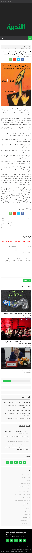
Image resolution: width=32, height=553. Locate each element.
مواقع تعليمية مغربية (24, 520)
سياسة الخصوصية (25, 511)
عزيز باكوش (26, 436)
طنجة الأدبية (28, 56)
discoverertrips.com (27, 549)
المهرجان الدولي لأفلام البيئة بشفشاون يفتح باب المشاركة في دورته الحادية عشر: (17, 314)
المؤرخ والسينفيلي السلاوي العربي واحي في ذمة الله (18, 410)
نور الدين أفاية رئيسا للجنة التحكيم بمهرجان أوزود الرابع (17, 418)
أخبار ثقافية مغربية (25, 483)
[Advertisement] (16, 13)
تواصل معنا (26, 509)
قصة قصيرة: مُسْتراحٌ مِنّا (12, 444)
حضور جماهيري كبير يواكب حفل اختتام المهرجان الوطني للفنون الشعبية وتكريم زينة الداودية (17, 342)
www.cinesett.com (26, 132)
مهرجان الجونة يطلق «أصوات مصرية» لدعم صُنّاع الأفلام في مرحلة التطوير (17, 406)
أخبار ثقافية (26, 480)
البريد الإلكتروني (11, 247)
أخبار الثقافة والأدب (25, 477)
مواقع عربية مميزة (25, 523)
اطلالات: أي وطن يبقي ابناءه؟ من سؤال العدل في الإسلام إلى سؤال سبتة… (17, 414)
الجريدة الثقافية (26, 506)
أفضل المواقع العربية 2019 (24, 492)
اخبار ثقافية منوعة (25, 497)
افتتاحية (25, 551)
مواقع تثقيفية (26, 517)
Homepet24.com (19, 549)
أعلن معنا (27, 489)
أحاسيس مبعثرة (25, 474)
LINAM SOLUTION (12, 546)
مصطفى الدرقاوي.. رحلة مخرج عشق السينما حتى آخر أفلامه (16, 402)
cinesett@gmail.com (9, 124)
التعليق (28, 264)
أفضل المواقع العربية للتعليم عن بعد (22, 494)
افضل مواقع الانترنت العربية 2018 (22, 500)
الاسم (29, 247)
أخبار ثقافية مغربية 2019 (24, 486)
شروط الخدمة (26, 514)
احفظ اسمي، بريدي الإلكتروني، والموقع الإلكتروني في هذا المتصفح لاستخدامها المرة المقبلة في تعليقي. (16, 260)
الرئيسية (28, 46)
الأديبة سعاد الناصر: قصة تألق (24, 370)
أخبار (25, 46)
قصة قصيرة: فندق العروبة (12, 441)
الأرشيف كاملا (26, 503)
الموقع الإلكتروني (26, 253)
